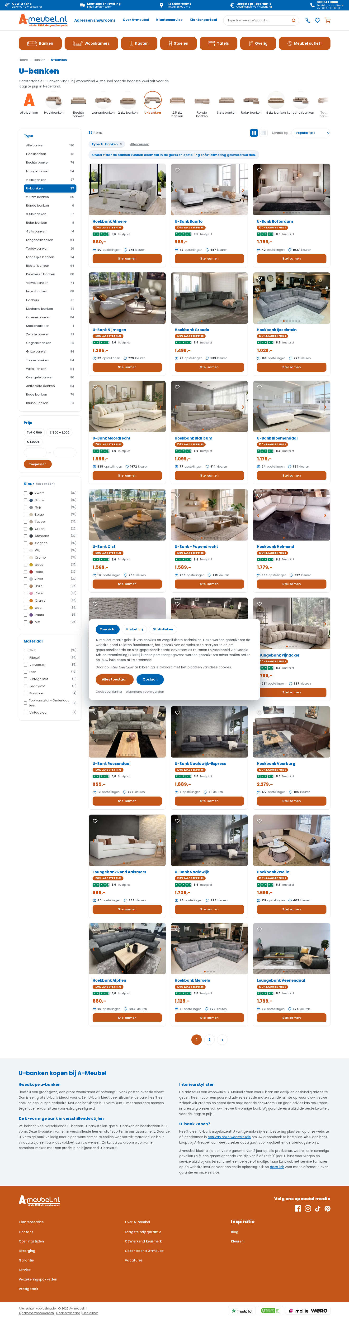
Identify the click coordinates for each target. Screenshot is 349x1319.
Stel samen (127, 258)
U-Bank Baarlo (189, 221)
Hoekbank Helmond (275, 546)
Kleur (39, 483)
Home (23, 60)
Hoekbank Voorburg (276, 763)
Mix (55, 622)
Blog (234, 1232)
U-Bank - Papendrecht (196, 546)
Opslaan (150, 679)
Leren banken (50, 291)
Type (28, 135)
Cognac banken (50, 343)
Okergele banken (50, 377)
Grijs (55, 507)
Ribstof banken (50, 265)
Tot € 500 (34, 432)
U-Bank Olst (104, 546)
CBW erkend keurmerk (143, 1241)
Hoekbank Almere (110, 221)
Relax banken (50, 222)
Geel (55, 607)
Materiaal (33, 641)
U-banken (50, 188)
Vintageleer (52, 712)
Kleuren (237, 1241)
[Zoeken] (293, 20)
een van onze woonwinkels (229, 1137)
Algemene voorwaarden (36, 1313)
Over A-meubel (136, 20)
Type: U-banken (107, 144)
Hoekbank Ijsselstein (277, 329)
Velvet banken (50, 282)
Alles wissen (139, 144)
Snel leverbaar (50, 326)
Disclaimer (90, 1313)
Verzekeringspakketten (38, 1279)
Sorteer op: (280, 132)
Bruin (55, 586)
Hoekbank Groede (192, 329)
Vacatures (134, 1260)
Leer (52, 672)
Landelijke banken (50, 257)
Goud (55, 564)
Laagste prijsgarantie (143, 1232)
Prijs (28, 422)
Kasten (142, 43)
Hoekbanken (50, 154)
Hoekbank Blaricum (193, 438)
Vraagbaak (28, 1289)
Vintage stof (52, 679)
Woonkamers (97, 43)
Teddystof (52, 686)
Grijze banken (50, 351)
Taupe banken (50, 360)
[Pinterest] (327, 1208)
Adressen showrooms (95, 20)
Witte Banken (50, 369)
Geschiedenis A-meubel (145, 1251)
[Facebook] (298, 1208)
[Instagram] (308, 1208)
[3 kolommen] (254, 133)
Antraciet (55, 536)
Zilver (55, 579)
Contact (26, 1232)
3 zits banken (50, 214)
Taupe (55, 521)
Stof (52, 650)
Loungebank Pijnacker (278, 655)
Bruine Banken (50, 403)
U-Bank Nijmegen (109, 329)
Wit (55, 550)
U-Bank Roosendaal (112, 763)
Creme (55, 557)
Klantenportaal (203, 20)
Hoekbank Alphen (109, 980)
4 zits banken (50, 231)
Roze (55, 593)
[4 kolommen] (263, 133)
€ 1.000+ (33, 442)
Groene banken (50, 317)
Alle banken (50, 145)
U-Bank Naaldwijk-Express (200, 763)
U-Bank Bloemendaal (277, 438)
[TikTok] (318, 1208)
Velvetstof (52, 664)
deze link (277, 1167)
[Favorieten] (317, 20)
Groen (55, 529)
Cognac (55, 543)
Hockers (50, 300)
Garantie (26, 1260)
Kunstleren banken (50, 274)
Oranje (55, 600)
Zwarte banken (50, 334)
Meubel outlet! (308, 43)
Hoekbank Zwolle (273, 872)
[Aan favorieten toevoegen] (95, 170)
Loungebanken (50, 171)
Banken (46, 43)
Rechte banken (50, 162)
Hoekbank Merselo (192, 980)
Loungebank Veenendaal (281, 980)
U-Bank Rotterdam (275, 221)
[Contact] (308, 20)
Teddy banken (50, 248)
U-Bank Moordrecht (111, 438)
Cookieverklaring (68, 1313)
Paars (55, 615)
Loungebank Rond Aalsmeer (119, 872)
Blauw (55, 500)
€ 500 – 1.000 (59, 432)
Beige (55, 514)
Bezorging (27, 1251)
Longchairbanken (50, 240)
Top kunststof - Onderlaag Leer (52, 702)
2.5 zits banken (50, 197)
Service (25, 1270)
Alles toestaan (114, 679)
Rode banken (50, 394)
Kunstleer (52, 693)
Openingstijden (31, 1241)
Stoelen (181, 43)
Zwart (55, 493)
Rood (55, 572)
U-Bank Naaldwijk (192, 872)
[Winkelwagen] (327, 21)
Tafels (223, 43)
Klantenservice (169, 20)
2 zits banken (50, 180)
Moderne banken (50, 308)
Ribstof (52, 657)
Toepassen (38, 464)
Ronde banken (50, 205)
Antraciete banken (50, 386)
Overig (261, 43)
